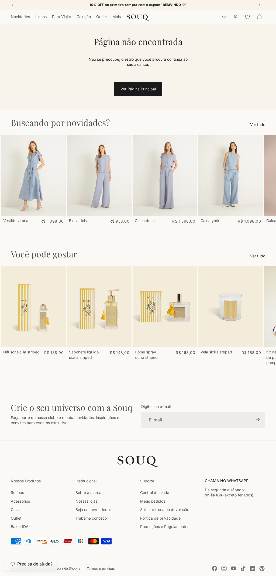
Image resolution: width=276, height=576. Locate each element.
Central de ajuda (154, 492)
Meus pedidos (152, 501)
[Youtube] (233, 568)
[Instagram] (224, 568)
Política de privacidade (160, 518)
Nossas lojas (86, 501)
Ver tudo (257, 124)
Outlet (16, 518)
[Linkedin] (252, 568)
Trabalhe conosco (91, 518)
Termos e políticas (101, 569)
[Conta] (236, 17)
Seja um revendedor (93, 509)
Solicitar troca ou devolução (164, 509)
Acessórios (20, 501)
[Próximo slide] (259, 179)
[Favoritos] (247, 17)
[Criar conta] (258, 420)
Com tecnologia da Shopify (59, 568)
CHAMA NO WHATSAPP (227, 480)
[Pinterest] (262, 568)
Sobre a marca (88, 492)
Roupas (17, 492)
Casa (15, 509)
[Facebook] (214, 568)
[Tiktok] (243, 568)
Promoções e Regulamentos (164, 526)
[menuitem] (116, 17)
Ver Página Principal (138, 89)
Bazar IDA (20, 526)
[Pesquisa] (224, 17)
